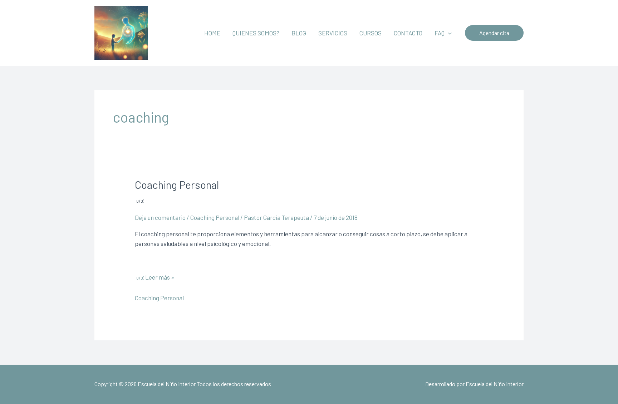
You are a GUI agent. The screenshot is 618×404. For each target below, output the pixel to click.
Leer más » (159, 277)
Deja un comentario (160, 217)
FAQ (440, 32)
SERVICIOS (332, 32)
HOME (212, 32)
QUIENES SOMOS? (255, 32)
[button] (448, 32)
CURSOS (370, 32)
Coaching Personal (214, 217)
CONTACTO (408, 32)
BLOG (298, 32)
